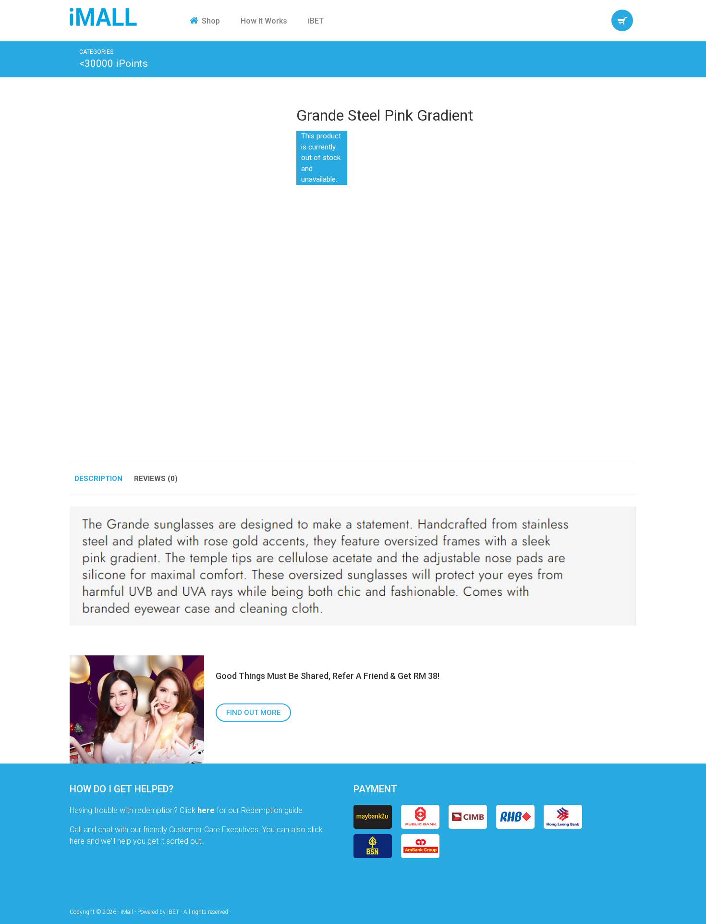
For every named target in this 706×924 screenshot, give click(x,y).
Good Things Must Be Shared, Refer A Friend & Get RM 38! (327, 676)
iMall (103, 16)
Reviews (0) (156, 478)
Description (98, 478)
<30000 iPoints (113, 63)
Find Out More (253, 712)
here (206, 810)
